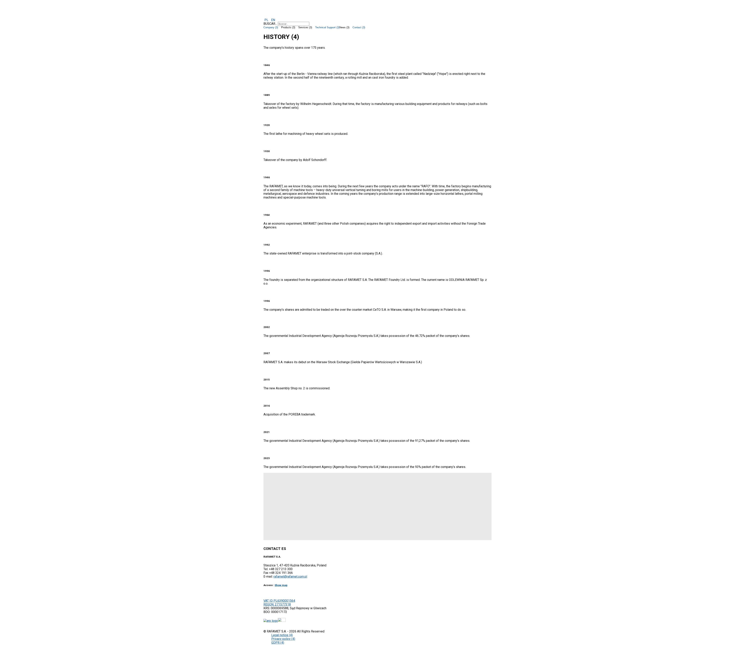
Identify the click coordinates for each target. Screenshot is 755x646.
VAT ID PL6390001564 (279, 601)
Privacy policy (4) (283, 639)
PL (266, 20)
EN (273, 20)
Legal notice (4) (282, 635)
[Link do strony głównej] (270, 621)
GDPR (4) (277, 642)
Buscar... (270, 24)
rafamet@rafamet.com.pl (290, 576)
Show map (281, 585)
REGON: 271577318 (277, 604)
